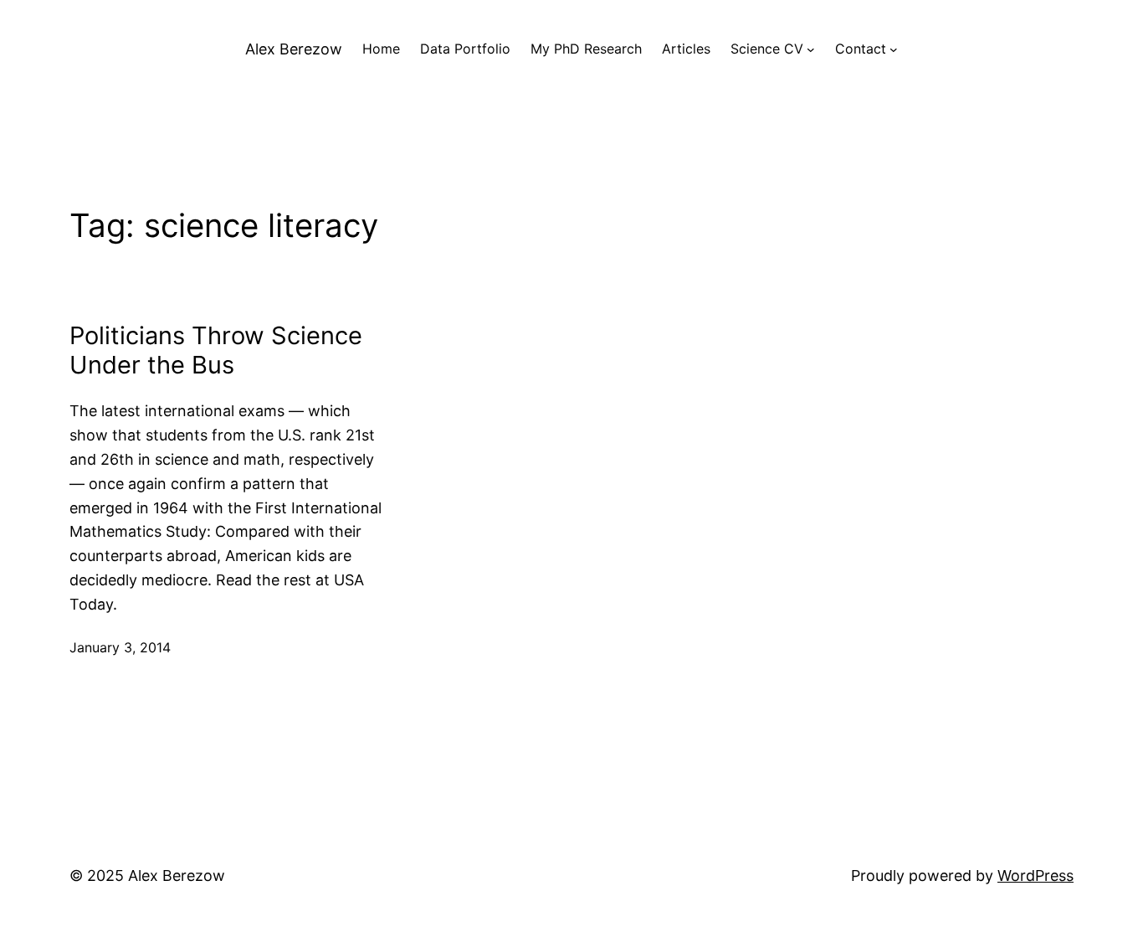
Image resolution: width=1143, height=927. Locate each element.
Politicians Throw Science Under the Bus (215, 350)
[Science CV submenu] (811, 49)
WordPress (1035, 875)
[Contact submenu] (893, 49)
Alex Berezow (293, 49)
